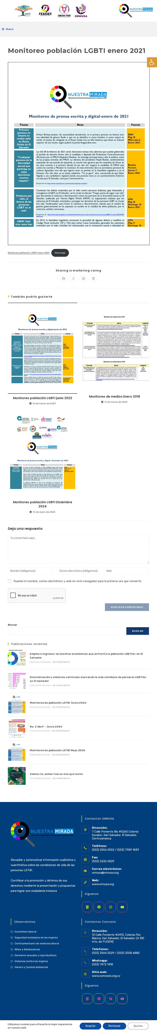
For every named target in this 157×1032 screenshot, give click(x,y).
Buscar (12, 624)
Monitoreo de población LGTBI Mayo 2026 (57, 750)
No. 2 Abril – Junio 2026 (46, 726)
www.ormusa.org (103, 884)
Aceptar (90, 1026)
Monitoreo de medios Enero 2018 (114, 396)
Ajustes (138, 1026)
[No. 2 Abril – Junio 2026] (17, 728)
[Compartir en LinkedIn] (93, 278)
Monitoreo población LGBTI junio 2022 (42, 398)
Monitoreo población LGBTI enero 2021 (29, 252)
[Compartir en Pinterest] (83, 278)
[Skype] (110, 998)
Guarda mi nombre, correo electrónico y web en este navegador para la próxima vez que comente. (78, 581)
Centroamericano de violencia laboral (37, 943)
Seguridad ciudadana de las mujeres (36, 937)
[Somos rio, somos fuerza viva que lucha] (17, 776)
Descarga (60, 252)
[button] (152, 62)
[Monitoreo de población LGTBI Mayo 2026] (17, 752)
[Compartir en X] (73, 278)
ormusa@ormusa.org (105, 872)
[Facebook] (99, 907)
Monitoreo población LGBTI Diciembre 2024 (42, 504)
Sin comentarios (61, 662)
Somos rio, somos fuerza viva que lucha (56, 774)
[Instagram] (110, 907)
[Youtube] (122, 907)
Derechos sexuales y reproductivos (35, 955)
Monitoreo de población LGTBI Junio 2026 (58, 702)
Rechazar (114, 1026)
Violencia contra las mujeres (31, 961)
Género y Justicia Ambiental (31, 967)
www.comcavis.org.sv (106, 976)
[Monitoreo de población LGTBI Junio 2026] (17, 705)
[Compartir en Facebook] (63, 278)
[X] (87, 907)
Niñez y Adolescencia (27, 949)
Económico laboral (25, 931)
